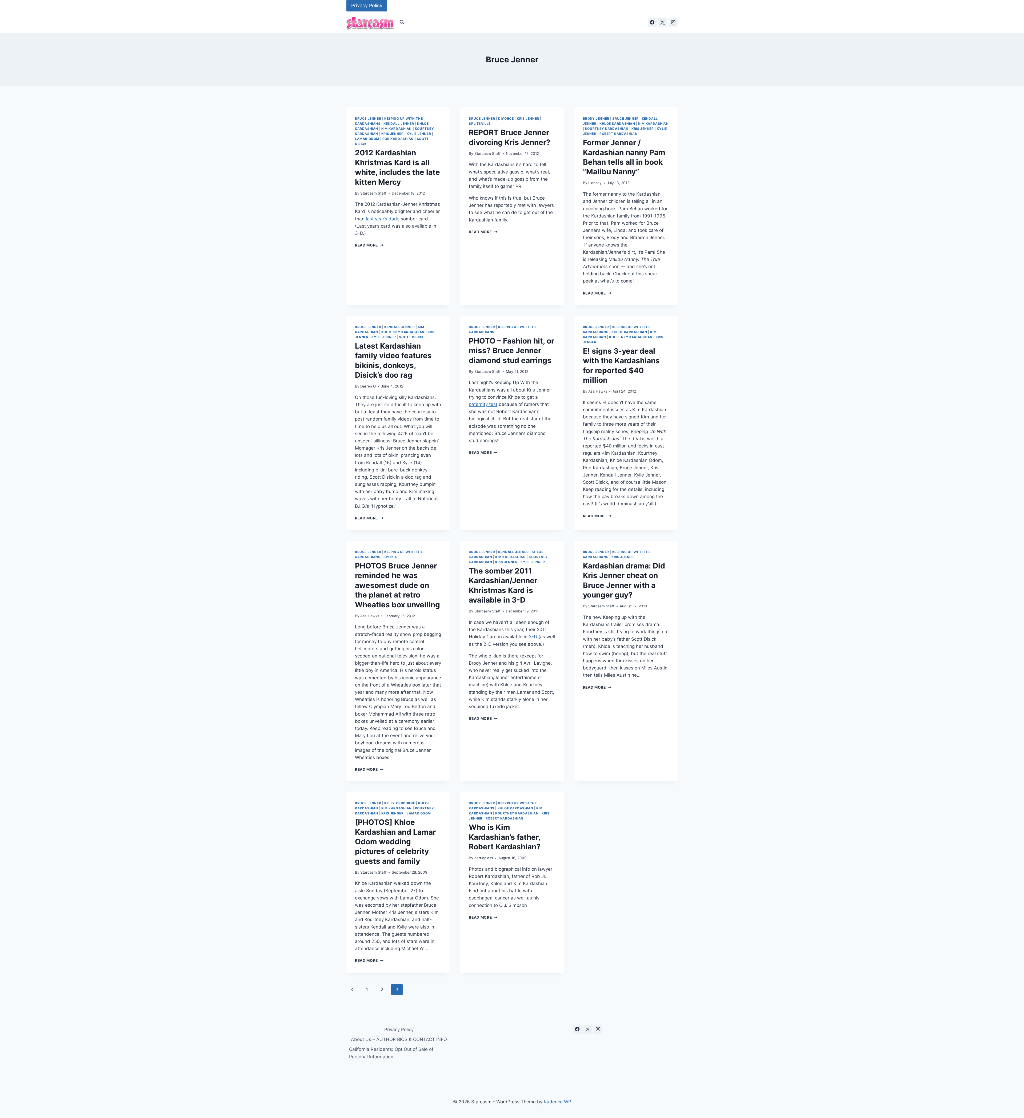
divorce (506, 118)
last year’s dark (382, 218)
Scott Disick (411, 337)
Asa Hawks (597, 391)
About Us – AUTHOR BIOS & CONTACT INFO (399, 1039)
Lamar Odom (367, 139)
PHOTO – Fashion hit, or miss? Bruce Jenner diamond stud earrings (511, 350)
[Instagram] (673, 22)
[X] (662, 22)
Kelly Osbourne (399, 803)
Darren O (368, 386)
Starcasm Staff (373, 193)
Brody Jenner (596, 118)
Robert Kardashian (618, 134)
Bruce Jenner (368, 118)
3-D (533, 636)
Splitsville (480, 124)
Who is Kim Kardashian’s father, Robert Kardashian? (505, 837)
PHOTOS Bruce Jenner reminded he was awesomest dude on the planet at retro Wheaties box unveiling (397, 585)
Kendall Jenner (398, 124)
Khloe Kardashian (617, 124)
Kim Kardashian (396, 129)
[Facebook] (652, 22)
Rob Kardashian (398, 139)
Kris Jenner (392, 134)
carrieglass (483, 858)
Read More (369, 245)
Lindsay (595, 183)
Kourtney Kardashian (606, 129)
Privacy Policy (366, 5)
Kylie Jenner (419, 134)
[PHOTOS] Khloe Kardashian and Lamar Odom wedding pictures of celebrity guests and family (395, 842)
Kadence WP (557, 1101)
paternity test (483, 404)
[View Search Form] (402, 22)
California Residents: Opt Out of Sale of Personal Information (391, 1053)
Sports (390, 557)
